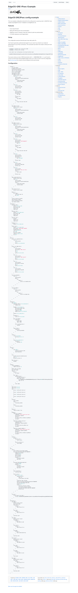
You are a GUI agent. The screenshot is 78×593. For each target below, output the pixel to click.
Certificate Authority (62, 82)
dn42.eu (53, 577)
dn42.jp (39, 580)
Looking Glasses (61, 76)
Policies (60, 26)
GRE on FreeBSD (61, 42)
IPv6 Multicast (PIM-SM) (63, 45)
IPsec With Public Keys (63, 39)
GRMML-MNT (25, 577)
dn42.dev (49, 577)
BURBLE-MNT (18, 577)
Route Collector (61, 84)
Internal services (61, 87)
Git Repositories (61, 95)
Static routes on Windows (63, 57)
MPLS (59, 48)
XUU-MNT (30, 577)
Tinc (59, 40)
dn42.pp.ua (58, 579)
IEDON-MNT (15, 580)
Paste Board (60, 93)
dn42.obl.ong (64, 579)
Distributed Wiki (61, 81)
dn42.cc (44, 579)
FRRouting (60, 51)
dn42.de (63, 577)
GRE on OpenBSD (62, 43)
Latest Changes (61, 2)
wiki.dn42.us (58, 577)
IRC (59, 67)
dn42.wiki (53, 579)
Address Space (61, 22)
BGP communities (62, 23)
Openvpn (60, 34)
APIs (59, 89)
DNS (59, 70)
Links (59, 29)
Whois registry (61, 68)
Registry (60, 96)
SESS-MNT (25, 580)
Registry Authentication (63, 20)
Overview (55, 2)
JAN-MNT (21, 580)
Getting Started (61, 18)
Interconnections (61, 25)
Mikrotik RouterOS (62, 54)
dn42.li (51, 580)
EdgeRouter (60, 56)
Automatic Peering (62, 79)
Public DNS (60, 75)
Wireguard (60, 32)
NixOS (59, 60)
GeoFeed (60, 62)
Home (10, 2)
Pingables (60, 78)
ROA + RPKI (60, 71)
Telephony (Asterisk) (62, 64)
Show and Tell (61, 90)
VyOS (59, 59)
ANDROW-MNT (27, 579)
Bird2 (59, 50)
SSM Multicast (61, 46)
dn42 (45, 577)
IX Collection (61, 73)
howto (9, 8)
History (67, 2)
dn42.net (48, 580)
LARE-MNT (15, 579)
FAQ (59, 28)
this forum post (13, 60)
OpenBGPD (60, 53)
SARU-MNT (20, 579)
